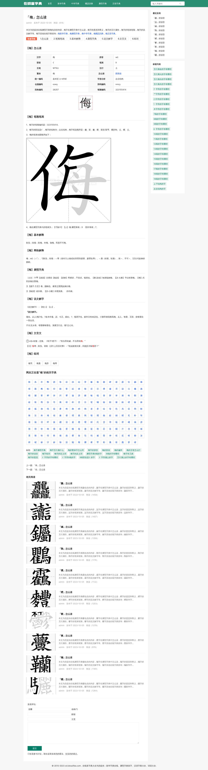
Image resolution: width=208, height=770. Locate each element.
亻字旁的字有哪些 (50, 457)
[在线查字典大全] (32, 3)
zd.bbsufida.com (73, 765)
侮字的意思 (33, 457)
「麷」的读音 (159, 38)
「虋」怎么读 (65, 635)
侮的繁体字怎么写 (76, 450)
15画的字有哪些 (161, 159)
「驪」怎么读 (65, 679)
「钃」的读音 (159, 26)
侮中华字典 (87, 33)
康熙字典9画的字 (94, 453)
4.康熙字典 (91, 38)
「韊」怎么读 (65, 657)
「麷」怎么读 (65, 592)
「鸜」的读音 (159, 30)
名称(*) (74, 709)
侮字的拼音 (93, 450)
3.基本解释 (75, 38)
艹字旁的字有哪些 (162, 94)
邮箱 (73, 714)
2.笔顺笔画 (59, 38)
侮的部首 (106, 450)
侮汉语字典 (110, 33)
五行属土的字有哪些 (126, 457)
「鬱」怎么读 (65, 613)
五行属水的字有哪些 (162, 79)
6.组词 (135, 38)
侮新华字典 (63, 33)
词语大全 (152, 765)
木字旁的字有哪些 (162, 109)
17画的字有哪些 (161, 169)
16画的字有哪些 (161, 164)
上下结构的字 (160, 184)
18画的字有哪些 (161, 174)
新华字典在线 (112, 765)
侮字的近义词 (60, 453)
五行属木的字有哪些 (162, 84)
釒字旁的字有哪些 (162, 129)
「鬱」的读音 (159, 42)
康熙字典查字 (126, 765)
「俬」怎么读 (39, 465)
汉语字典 (116, 3)
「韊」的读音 (159, 51)
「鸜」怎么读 (65, 548)
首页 (50, 3)
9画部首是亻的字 (87, 457)
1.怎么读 (44, 38)
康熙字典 (103, 3)
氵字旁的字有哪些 (162, 104)
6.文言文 (122, 38)
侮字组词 (46, 453)
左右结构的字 (160, 189)
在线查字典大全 (89, 765)
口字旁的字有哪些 (162, 99)
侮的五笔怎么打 (133, 450)
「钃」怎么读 (65, 526)
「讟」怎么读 (65, 505)
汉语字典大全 (140, 765)
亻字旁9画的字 (68, 457)
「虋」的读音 (159, 46)
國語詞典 (89, 3)
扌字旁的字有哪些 (162, 89)
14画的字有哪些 (161, 154)
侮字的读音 (33, 453)
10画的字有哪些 (161, 134)
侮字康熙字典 (40, 450)
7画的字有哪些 (160, 114)
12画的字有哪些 (161, 144)
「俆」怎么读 (39, 469)
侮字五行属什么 (57, 450)
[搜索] (180, 3)
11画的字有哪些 (161, 139)
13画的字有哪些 (161, 149)
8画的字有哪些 (160, 119)
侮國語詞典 (98, 33)
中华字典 (75, 3)
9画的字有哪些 (112, 453)
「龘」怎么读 (65, 483)
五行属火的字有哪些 (162, 74)
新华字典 (62, 3)
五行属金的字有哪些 (162, 69)
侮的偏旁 (118, 450)
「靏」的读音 (159, 34)
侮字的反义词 (76, 453)
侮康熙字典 (75, 33)
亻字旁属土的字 (106, 457)
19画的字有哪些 (161, 179)
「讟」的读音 (159, 22)
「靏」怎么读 (65, 570)
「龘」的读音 (159, 18)
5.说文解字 (107, 38)
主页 (73, 719)
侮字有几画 (128, 453)
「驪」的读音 (159, 55)
